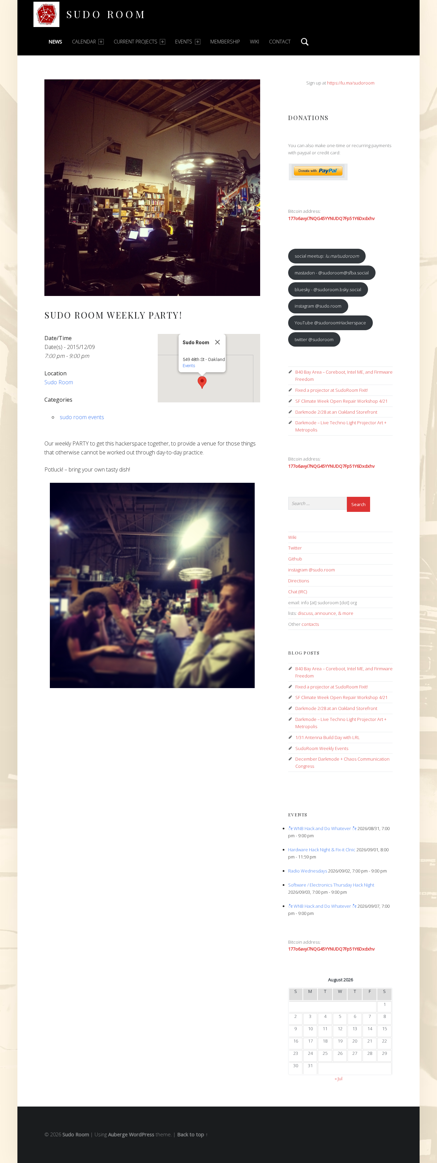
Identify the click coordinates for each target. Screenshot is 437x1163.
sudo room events (82, 417)
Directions (298, 581)
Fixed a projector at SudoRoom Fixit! (331, 390)
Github (295, 559)
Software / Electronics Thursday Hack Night (331, 885)
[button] (202, 382)
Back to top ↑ (192, 1134)
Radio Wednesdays (307, 871)
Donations (308, 117)
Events (183, 41)
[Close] (217, 342)
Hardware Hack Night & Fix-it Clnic (321, 850)
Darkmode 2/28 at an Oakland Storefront (336, 412)
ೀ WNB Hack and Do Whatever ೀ (322, 828)
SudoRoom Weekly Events (321, 748)
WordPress (141, 1134)
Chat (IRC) (297, 592)
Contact (280, 41)
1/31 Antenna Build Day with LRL (327, 737)
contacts (310, 624)
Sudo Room (106, 14)
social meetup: (327, 256)
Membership (225, 41)
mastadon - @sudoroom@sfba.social (332, 273)
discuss (305, 613)
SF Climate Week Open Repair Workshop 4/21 (341, 401)
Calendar (84, 41)
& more (345, 613)
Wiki (254, 41)
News (55, 41)
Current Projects (135, 41)
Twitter (295, 548)
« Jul (338, 1078)
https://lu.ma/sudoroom (351, 83)
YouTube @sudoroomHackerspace (330, 323)
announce (325, 613)
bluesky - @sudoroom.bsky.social (328, 289)
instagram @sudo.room (318, 306)
